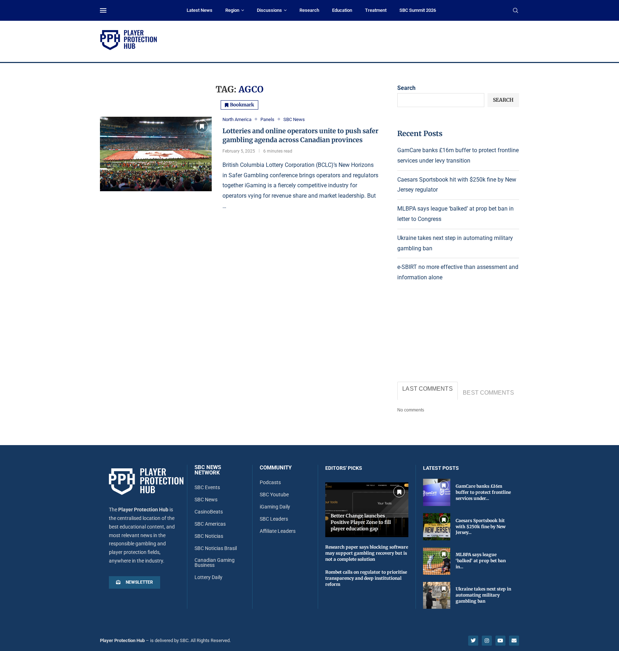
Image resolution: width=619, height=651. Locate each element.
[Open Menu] (103, 10)
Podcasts (270, 482)
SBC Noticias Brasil (216, 548)
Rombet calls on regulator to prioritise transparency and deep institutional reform (366, 578)
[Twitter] (473, 641)
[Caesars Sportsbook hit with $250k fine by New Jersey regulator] (436, 526)
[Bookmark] (202, 126)
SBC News (206, 499)
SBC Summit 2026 (417, 10)
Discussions (269, 10)
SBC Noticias (209, 536)
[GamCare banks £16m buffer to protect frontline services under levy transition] (436, 492)
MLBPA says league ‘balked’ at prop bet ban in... (481, 560)
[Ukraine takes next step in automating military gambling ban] (436, 595)
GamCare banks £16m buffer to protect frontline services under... (483, 492)
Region (232, 10)
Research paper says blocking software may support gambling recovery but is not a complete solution (366, 553)
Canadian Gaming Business (215, 563)
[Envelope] (514, 641)
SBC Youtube (274, 494)
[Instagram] (487, 641)
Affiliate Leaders (278, 531)
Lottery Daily (208, 577)
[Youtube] (500, 641)
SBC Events (207, 487)
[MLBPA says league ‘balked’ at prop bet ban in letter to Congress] (436, 561)
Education (342, 10)
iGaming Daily (275, 506)
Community (276, 468)
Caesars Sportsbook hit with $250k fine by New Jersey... (480, 526)
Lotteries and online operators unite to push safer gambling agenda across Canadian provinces (300, 135)
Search (406, 88)
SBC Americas (210, 523)
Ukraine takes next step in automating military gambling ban (483, 595)
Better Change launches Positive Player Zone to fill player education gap (361, 522)
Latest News (199, 10)
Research (309, 10)
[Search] (515, 11)
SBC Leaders (274, 518)
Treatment (376, 10)
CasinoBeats (209, 511)
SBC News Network (208, 470)
